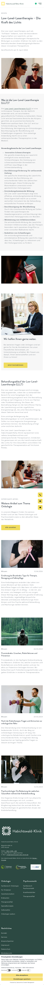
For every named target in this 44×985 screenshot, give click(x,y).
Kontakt (4, 933)
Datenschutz (5, 949)
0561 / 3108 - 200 (11, 851)
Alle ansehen (10, 527)
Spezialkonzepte (7, 906)
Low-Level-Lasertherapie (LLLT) (18, 109)
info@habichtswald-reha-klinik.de (17, 855)
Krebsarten (5, 898)
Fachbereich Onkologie (10, 886)
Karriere (4, 937)
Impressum (5, 945)
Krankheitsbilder (29, 892)
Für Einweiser (6, 890)
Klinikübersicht (6, 953)
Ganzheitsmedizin (7, 894)
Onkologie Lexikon (8, 914)
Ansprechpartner (7, 941)
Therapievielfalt (7, 902)
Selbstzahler (5, 910)
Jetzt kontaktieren (15, 365)
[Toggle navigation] (40, 4)
